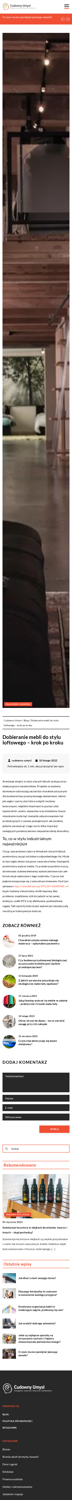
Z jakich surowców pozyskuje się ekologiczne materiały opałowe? (38, 982)
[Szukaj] (7, 1149)
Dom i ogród (10, 1464)
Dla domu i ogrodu (18, 704)
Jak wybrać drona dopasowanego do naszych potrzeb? (36, 1227)
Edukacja (8, 1471)
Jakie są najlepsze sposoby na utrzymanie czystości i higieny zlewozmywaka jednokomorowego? (39, 1338)
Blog (6, 1414)
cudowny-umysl (21, 760)
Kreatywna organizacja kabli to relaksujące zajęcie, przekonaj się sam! (40, 1308)
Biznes (6, 1449)
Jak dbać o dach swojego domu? (37, 1278)
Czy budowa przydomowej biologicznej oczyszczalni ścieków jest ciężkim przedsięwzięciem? (42, 964)
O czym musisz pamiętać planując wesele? (38, 1353)
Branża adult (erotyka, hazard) (21, 1456)
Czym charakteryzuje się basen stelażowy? (37, 1042)
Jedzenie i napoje (13, 1494)
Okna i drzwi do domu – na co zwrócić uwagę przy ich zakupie (41, 1022)
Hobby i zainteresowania (17, 1486)
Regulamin (10, 1427)
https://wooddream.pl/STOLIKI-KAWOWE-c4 (40, 886)
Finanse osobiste (13, 1479)
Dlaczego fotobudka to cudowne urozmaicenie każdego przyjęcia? (37, 1293)
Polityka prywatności (17, 1421)
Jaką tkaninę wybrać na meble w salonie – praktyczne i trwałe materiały (42, 1002)
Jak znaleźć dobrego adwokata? (37, 1323)
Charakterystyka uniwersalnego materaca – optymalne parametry (39, 941)
